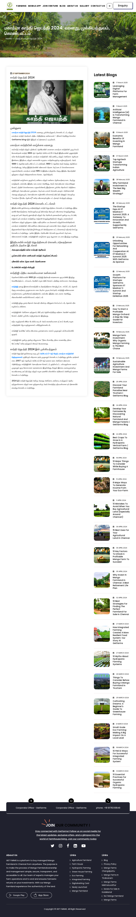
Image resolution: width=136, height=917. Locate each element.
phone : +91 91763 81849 (108, 807)
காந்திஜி (15, 286)
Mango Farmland (80, 891)
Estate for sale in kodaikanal (111, 890)
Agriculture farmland (81, 860)
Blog (106, 860)
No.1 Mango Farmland (113, 896)
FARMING (21, 6)
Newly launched (79, 887)
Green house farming (82, 871)
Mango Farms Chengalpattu (109, 869)
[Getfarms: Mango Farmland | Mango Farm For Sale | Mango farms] (53, 846)
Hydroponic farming (81, 868)
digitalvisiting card (80, 883)
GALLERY (84, 6)
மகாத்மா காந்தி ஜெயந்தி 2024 (24, 132)
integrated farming (81, 879)
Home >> (10, 38)
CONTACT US (98, 6)
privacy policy (110, 864)
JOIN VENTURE (50, 6)
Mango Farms (110, 899)
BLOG (63, 6)
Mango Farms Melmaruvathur (109, 883)
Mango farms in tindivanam (110, 876)
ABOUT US (72, 6)
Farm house (77, 864)
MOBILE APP (34, 6)
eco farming (77, 875)
